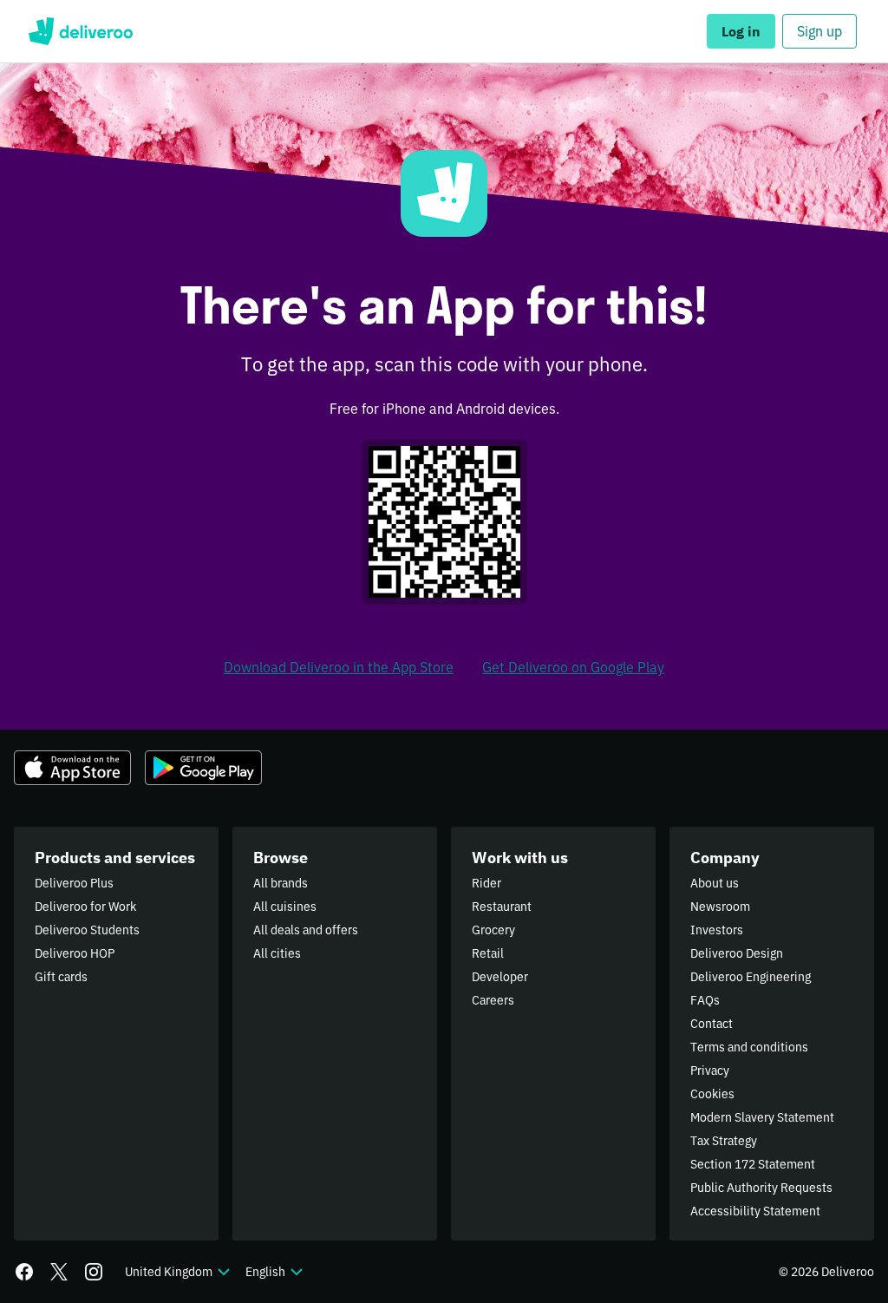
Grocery (493, 930)
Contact (711, 1023)
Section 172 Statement (752, 1164)
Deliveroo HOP (74, 953)
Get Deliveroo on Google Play (573, 667)
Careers (493, 1000)
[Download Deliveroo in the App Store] (72, 767)
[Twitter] (59, 1271)
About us (714, 883)
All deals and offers (305, 930)
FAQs (705, 1000)
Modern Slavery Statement (762, 1117)
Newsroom (720, 906)
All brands (280, 883)
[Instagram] (93, 1271)
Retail (488, 953)
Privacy (709, 1070)
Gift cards (61, 977)
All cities (277, 953)
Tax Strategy (723, 1141)
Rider (486, 883)
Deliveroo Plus (74, 883)
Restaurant (502, 906)
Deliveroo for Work (85, 906)
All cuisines (285, 906)
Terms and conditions (749, 1047)
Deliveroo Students (87, 930)
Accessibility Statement (755, 1211)
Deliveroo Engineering (750, 977)
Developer (500, 977)
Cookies (712, 1094)
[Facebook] (24, 1271)
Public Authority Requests (761, 1187)
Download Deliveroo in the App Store (339, 667)
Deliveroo (80, 31)
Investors (716, 930)
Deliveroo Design (736, 953)
